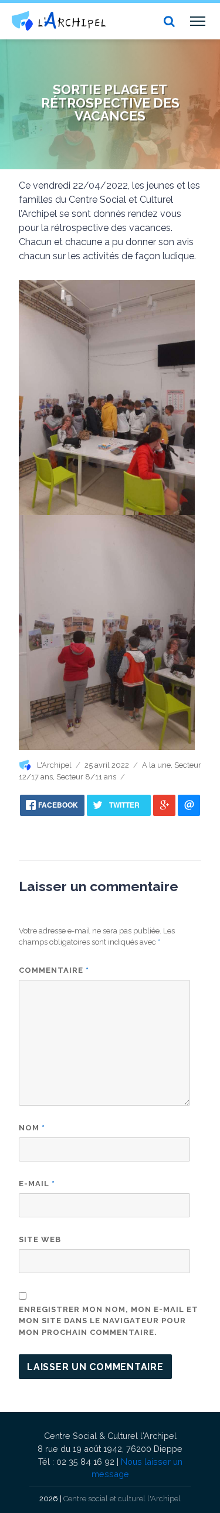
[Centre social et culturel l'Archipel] (59, 21)
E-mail (37, 1183)
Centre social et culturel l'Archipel (122, 1498)
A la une (156, 765)
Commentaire (54, 970)
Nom (32, 1127)
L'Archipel (54, 765)
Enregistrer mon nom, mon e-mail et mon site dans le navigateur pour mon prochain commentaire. (108, 1321)
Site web (40, 1239)
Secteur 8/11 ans (86, 776)
